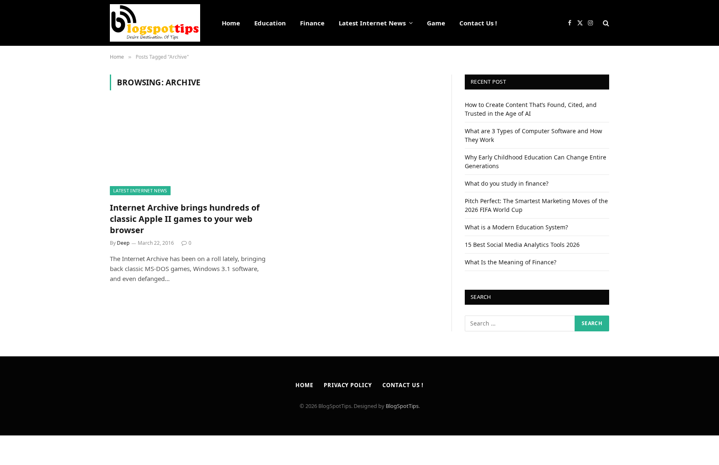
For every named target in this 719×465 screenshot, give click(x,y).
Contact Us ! (478, 23)
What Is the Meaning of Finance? (510, 262)
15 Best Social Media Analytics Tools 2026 (522, 245)
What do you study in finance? (506, 183)
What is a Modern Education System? (516, 227)
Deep (123, 242)
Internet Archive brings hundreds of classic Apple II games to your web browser (185, 219)
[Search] (605, 23)
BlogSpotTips (402, 406)
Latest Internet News (372, 23)
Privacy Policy (348, 385)
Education (270, 23)
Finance (312, 23)
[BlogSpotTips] (155, 23)
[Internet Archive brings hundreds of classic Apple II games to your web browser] (188, 151)
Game (436, 23)
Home (231, 23)
